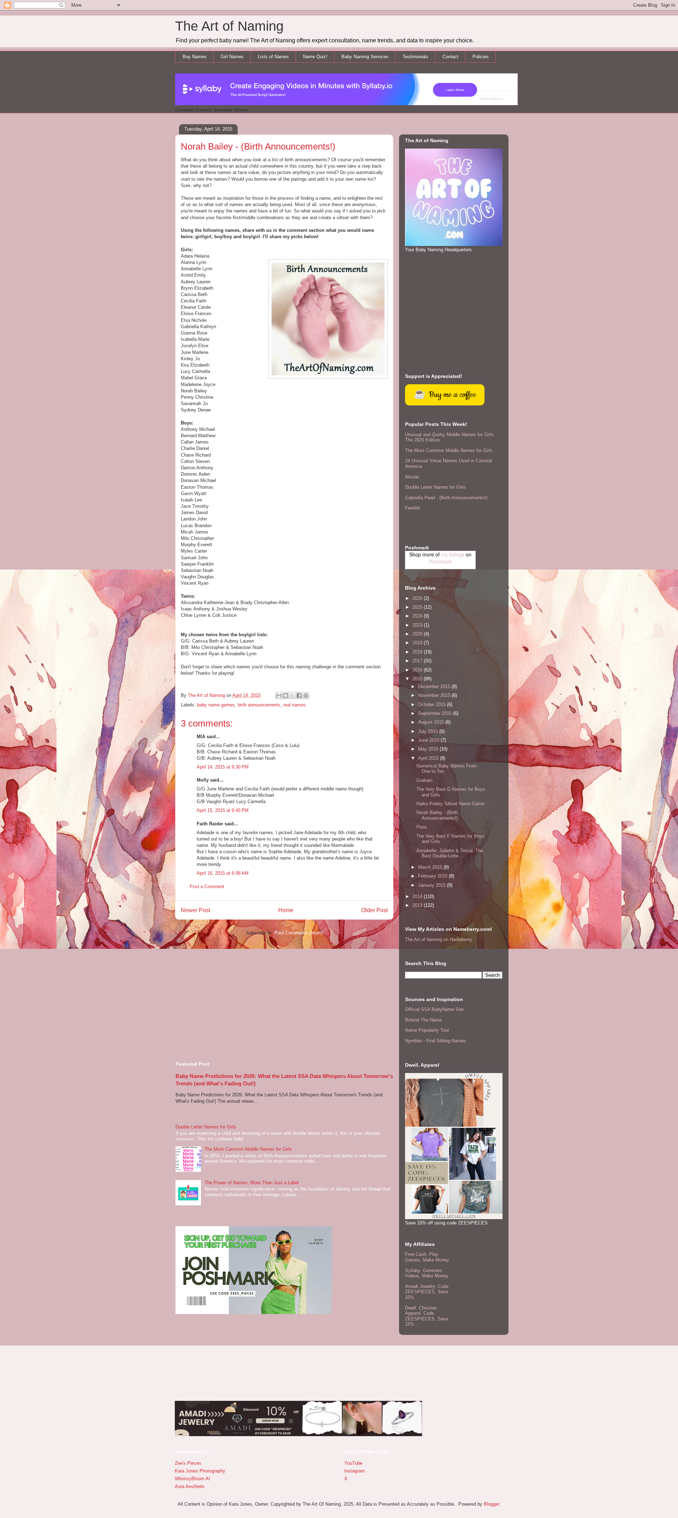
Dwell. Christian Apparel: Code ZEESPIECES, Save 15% (426, 1316)
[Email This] (278, 695)
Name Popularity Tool (427, 1030)
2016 (418, 670)
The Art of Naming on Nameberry (438, 939)
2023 (418, 625)
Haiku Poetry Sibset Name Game (450, 803)
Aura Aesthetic (190, 1486)
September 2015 (435, 713)
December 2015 (435, 686)
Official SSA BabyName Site (434, 1009)
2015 (418, 678)
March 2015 (431, 867)
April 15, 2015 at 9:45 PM (223, 810)
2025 (418, 607)
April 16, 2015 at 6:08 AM (223, 873)
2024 (418, 616)
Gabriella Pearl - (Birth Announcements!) (446, 497)
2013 (418, 905)
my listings (452, 554)
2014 (418, 896)
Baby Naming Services (364, 56)
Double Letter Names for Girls (206, 1127)
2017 (418, 660)
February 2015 (433, 876)
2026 (418, 598)
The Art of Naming (229, 26)
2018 (418, 652)
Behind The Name (423, 1020)
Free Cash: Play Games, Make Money (427, 1257)
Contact (450, 56)
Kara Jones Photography (200, 1471)
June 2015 (429, 740)
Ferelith (412, 508)
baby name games (216, 704)
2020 (418, 634)
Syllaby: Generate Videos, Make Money (426, 1273)
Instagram (354, 1471)
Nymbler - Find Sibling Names (435, 1040)
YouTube (353, 1463)
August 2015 (431, 722)
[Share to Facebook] (299, 695)
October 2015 (432, 704)
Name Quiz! (315, 56)
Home (285, 910)
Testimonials (415, 56)
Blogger (491, 1504)
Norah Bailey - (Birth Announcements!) (437, 815)
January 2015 (432, 885)
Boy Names (195, 56)
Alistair (412, 477)
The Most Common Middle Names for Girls (248, 1149)
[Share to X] (292, 695)
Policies (480, 56)
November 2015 (435, 695)
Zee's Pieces (188, 1463)
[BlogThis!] (285, 695)
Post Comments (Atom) (298, 932)
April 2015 (429, 758)
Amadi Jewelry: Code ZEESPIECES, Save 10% (426, 1292)
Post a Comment (207, 886)
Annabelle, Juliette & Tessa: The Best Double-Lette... (449, 853)
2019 (418, 642)
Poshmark (440, 561)
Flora (421, 827)
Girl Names (232, 56)
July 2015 (428, 731)
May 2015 (429, 749)
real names (294, 704)
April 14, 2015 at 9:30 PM (223, 767)
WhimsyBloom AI (192, 1478)
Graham (424, 780)
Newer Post (195, 910)
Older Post (374, 910)
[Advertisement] (284, 995)
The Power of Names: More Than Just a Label (251, 1182)
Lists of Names (273, 56)
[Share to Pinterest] (305, 695)
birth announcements (259, 704)
